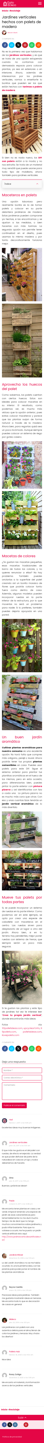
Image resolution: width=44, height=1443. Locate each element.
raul (11, 1119)
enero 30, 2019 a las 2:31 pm (20, 1290)
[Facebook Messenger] (12, 45)
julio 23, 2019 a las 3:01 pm (19, 1322)
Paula (11, 1200)
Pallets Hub (14, 1351)
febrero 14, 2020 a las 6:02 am (21, 1355)
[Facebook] (5, 45)
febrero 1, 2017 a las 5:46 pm (20, 1123)
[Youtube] (20, 1424)
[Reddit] (38, 45)
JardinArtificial (16, 1254)
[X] (18, 45)
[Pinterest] (25, 45)
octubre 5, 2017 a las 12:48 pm (21, 1204)
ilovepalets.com (10, 1035)
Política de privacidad (12, 1437)
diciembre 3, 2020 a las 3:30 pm (22, 1377)
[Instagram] (15, 1424)
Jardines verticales (18, 1142)
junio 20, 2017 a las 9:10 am (19, 1145)
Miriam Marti (12, 32)
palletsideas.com (32, 1031)
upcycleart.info (31, 1028)
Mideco (12, 1319)
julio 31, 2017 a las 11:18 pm (19, 1181)
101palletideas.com (12, 1028)
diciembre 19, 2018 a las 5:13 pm (21, 1258)
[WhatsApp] (32, 45)
